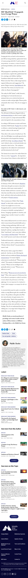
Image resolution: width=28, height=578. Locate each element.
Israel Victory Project (6, 549)
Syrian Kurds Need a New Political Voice (10, 409)
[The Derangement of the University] (23, 434)
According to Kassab (17, 141)
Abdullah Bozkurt (11, 393)
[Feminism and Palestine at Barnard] (23, 453)
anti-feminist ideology (7, 115)
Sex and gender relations (9, 336)
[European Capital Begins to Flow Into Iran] (23, 400)
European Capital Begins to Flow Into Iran (9, 400)
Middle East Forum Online (7, 375)
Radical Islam (5, 333)
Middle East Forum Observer (8, 397)
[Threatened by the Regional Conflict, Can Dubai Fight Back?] (23, 419)
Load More (14, 460)
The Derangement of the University (7, 435)
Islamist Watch (4, 539)
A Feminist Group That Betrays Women (9, 445)
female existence (13, 197)
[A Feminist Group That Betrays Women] (23, 444)
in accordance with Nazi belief (10, 234)
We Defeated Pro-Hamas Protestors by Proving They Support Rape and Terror (8, 483)
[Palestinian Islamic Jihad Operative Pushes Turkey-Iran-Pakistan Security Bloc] (23, 389)
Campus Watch (4, 534)
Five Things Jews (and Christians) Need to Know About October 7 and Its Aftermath (9, 379)
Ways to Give (18, 549)
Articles (13, 9)
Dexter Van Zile (11, 382)
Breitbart (17, 16)
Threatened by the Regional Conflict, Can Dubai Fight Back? (9, 419)
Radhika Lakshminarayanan (6, 422)
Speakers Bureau (19, 539)
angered (13, 156)
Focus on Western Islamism (5, 554)
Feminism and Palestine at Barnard (10, 454)
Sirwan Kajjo (10, 412)
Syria (13, 333)
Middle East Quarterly (20, 534)
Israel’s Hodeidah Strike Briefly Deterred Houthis (9, 472)
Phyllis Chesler (11, 16)
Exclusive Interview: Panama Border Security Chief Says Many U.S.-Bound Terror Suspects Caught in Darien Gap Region (13, 508)
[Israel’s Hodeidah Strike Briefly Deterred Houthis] (23, 471)
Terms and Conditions (20, 543)
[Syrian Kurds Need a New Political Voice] (23, 409)
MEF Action (4, 559)
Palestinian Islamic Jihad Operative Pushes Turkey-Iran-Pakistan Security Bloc (10, 390)
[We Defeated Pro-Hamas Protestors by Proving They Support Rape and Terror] (23, 481)
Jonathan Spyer (11, 475)
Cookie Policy (18, 554)
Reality (17, 126)
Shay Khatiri (10, 402)
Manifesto (22, 183)
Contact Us (17, 559)
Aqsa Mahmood (19, 85)
